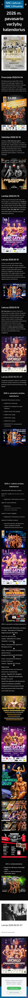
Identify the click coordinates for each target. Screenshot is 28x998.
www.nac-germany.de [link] (8, 636)
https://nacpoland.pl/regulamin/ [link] (12, 644)
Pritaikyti (19, 983)
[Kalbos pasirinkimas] (26, 4)
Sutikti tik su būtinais (14, 992)
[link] (7, 688)
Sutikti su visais (14, 988)
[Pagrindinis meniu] (2, 4)
